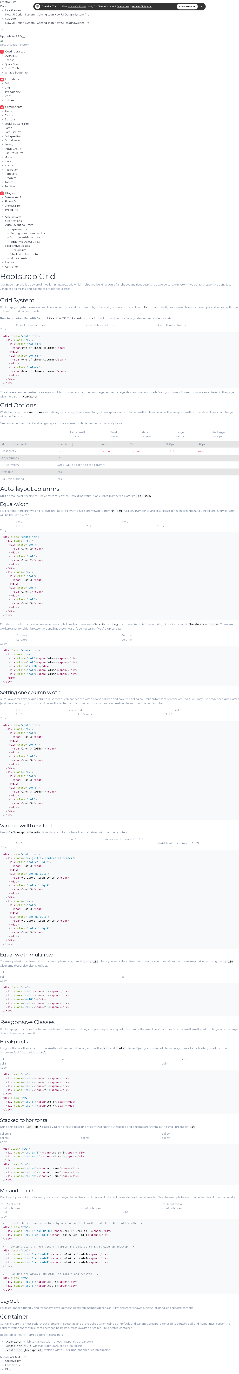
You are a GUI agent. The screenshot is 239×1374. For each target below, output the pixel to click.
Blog (8, 1369)
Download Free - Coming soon (25, 29)
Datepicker (14, 197)
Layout (9, 262)
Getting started (15, 51)
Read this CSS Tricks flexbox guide (71, 318)
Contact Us (12, 1365)
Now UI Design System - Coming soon (29, 14)
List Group (14, 152)
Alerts (8, 111)
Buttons (10, 119)
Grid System (13, 216)
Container (11, 266)
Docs (3, 6)
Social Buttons (17, 123)
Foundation (12, 79)
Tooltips (10, 186)
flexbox (149, 307)
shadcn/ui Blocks (77, 6)
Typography (12, 92)
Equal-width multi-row (25, 241)
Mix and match (20, 258)
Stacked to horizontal (24, 254)
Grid (7, 87)
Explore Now (185, 6)
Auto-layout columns (19, 225)
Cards (8, 128)
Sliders (12, 201)
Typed (11, 209)
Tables (9, 182)
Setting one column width (27, 233)
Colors (9, 83)
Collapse (13, 136)
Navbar (9, 165)
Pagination (12, 169)
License (9, 60)
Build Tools (12, 68)
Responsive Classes (17, 245)
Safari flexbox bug (106, 624)
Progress (10, 178)
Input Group (13, 148)
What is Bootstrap (16, 72)
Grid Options (13, 220)
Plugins (10, 193)
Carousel (13, 132)
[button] (13, 10)
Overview (11, 55)
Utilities (9, 100)
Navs (8, 161)
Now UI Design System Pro (71, 14)
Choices (12, 205)
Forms (9, 144)
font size (17, 416)
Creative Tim (8, 2)
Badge (9, 115)
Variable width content (25, 237)
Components (13, 107)
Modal (9, 157)
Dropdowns (12, 140)
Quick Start (12, 64)
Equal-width (18, 229)
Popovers (11, 173)
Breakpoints (18, 250)
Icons (8, 96)
